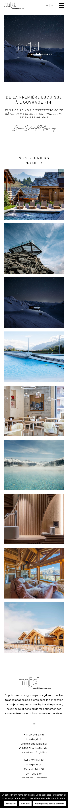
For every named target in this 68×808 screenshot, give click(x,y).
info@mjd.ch (34, 739)
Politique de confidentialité (50, 803)
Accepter (10, 803)
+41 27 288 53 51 (34, 734)
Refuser (25, 803)
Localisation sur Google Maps (34, 752)
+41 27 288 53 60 (34, 760)
